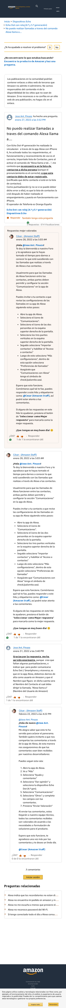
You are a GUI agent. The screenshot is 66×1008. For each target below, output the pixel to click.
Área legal (32, 988)
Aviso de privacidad (33, 983)
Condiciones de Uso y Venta (33, 981)
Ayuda (32, 986)
